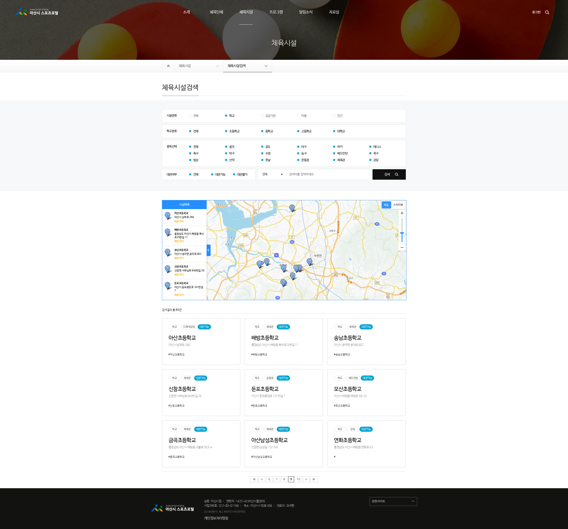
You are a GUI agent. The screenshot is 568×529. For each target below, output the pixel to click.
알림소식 (305, 12)
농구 (303, 153)
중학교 (269, 131)
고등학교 (306, 131)
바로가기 (179, 221)
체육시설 (246, 12)
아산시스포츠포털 (37, 12)
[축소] (402, 247)
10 (298, 479)
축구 (195, 153)
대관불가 (242, 174)
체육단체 (216, 12)
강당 (376, 160)
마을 (303, 116)
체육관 (341, 160)
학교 (231, 116)
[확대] (402, 213)
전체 (195, 116)
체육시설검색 (237, 66)
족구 (376, 153)
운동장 (305, 160)
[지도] (386, 204)
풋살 (267, 160)
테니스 (377, 147)
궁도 (267, 147)
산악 (231, 160)
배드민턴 (342, 153)
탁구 (231, 153)
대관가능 (220, 174)
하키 (339, 147)
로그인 (536, 12)
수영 (267, 153)
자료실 (334, 12)
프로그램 (276, 12)
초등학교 (234, 131)
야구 (303, 147)
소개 (186, 12)
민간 (339, 116)
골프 (231, 147)
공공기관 (270, 116)
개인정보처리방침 (216, 518)
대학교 (341, 131)
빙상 (195, 160)
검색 (547, 12)
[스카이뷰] (398, 204)
